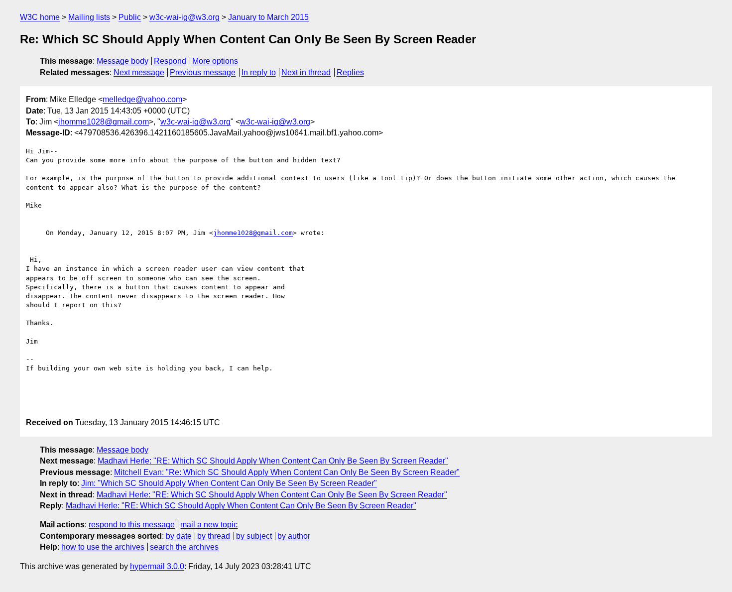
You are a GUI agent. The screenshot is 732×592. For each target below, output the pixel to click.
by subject (254, 536)
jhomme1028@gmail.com (103, 122)
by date (179, 536)
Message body (122, 61)
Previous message (203, 72)
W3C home (40, 17)
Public (130, 17)
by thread (213, 536)
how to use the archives (102, 547)
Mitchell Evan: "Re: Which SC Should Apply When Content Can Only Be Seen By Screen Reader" (287, 472)
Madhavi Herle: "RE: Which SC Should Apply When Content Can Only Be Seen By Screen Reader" (273, 461)
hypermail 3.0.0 (157, 566)
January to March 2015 (268, 17)
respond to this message (132, 524)
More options (215, 61)
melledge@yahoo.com (142, 99)
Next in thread (306, 72)
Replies (350, 72)
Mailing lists (89, 17)
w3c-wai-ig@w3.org (184, 17)
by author (293, 536)
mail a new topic (209, 524)
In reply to (259, 72)
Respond (170, 61)
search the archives (184, 547)
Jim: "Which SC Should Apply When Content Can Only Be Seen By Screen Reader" (229, 483)
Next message (139, 72)
